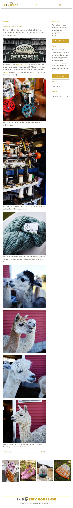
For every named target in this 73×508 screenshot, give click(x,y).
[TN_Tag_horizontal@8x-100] (36, 497)
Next (43, 452)
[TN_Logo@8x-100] (11, 2)
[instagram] (60, 5)
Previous (8, 452)
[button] (3, 471)
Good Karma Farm (21, 64)
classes (6, 72)
